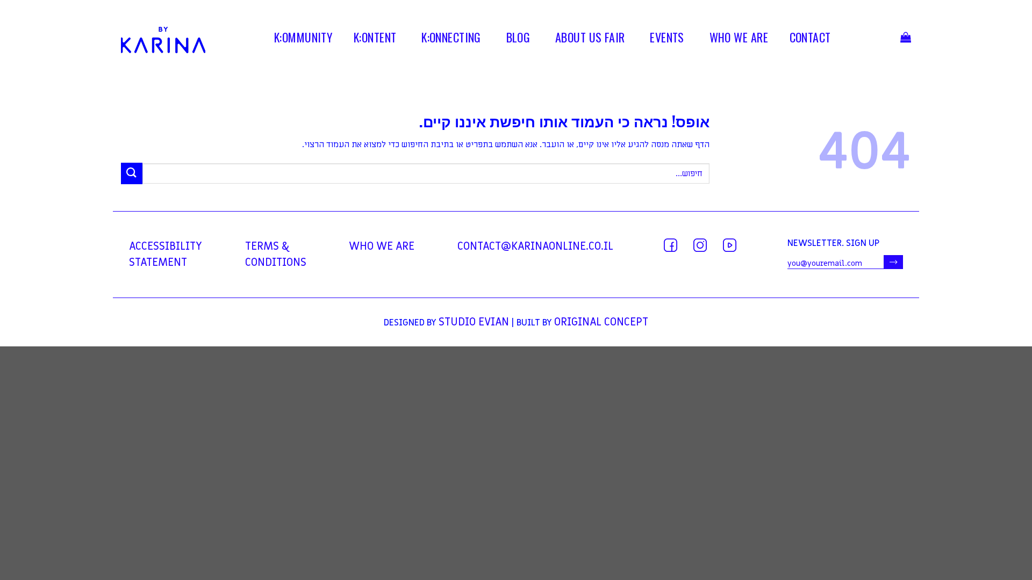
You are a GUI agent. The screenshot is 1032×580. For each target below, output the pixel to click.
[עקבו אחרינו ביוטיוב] (729, 245)
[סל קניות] (905, 40)
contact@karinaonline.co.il (535, 246)
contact (810, 39)
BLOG (518, 39)
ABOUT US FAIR (590, 39)
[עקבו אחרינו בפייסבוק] (670, 245)
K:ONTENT (375, 39)
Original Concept (601, 322)
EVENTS (667, 39)
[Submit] (131, 173)
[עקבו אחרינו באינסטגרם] (700, 245)
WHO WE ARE (739, 39)
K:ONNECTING (451, 39)
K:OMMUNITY (303, 39)
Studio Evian (474, 322)
